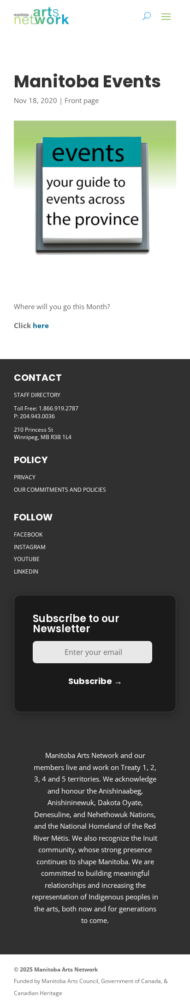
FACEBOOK (28, 534)
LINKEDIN (26, 571)
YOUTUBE (27, 559)
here (41, 325)
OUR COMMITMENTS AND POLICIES (60, 490)
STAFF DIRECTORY (37, 395)
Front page (82, 100)
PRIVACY (25, 477)
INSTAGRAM (30, 547)
